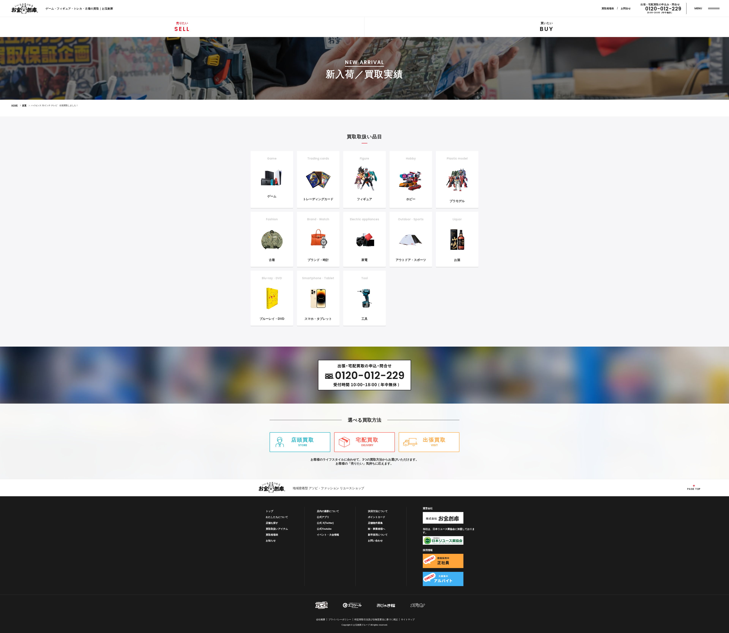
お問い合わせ (375, 540)
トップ (269, 511)
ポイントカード (376, 517)
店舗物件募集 (375, 523)
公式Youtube (324, 528)
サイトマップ (408, 619)
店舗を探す (272, 523)
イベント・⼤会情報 (328, 534)
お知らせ (271, 540)
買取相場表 (608, 8)
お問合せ (626, 8)
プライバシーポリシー (339, 619)
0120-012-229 (663, 8)
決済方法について (378, 511)
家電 (24, 105)
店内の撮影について (328, 511)
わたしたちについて (277, 517)
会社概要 (320, 619)
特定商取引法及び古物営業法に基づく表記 (376, 619)
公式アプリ (323, 517)
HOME (14, 105)
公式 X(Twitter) (325, 523)
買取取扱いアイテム (277, 528)
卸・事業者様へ (376, 528)
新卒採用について (378, 534)
